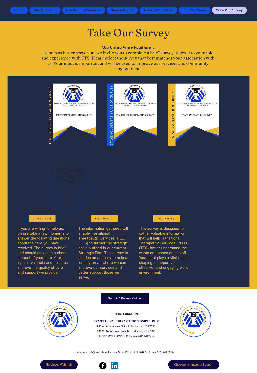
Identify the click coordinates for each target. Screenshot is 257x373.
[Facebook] (102, 365)
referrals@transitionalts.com (100, 352)
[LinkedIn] (114, 365)
